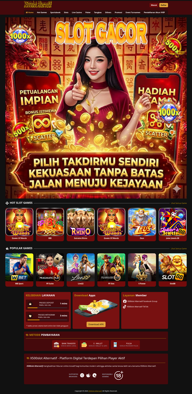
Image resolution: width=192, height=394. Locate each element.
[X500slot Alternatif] (38, 4)
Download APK (96, 324)
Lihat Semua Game (179, 203)
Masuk (154, 5)
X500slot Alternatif (95, 391)
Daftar (164, 5)
